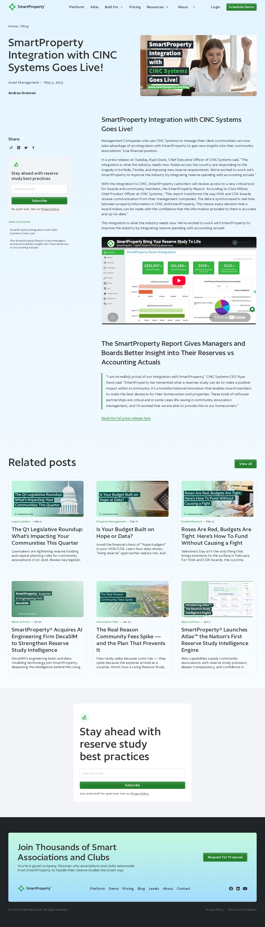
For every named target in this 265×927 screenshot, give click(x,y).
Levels (154, 888)
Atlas (94, 7)
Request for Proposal (225, 857)
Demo (114, 888)
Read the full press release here (126, 418)
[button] (114, 7)
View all (245, 464)
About (183, 7)
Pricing (135, 7)
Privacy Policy (214, 909)
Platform (76, 7)
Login (215, 7)
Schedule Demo (241, 7)
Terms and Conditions (242, 909)
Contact (183, 888)
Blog (141, 888)
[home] (27, 7)
